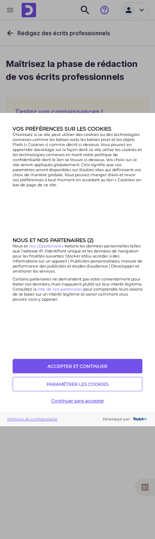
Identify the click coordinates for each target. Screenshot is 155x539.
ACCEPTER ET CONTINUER (77, 366)
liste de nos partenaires (59, 289)
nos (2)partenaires (47, 245)
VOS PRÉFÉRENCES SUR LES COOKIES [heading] (62, 128)
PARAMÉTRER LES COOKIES (77, 384)
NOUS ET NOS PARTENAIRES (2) (53, 240)
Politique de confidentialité (32, 419)
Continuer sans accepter (77, 400)
